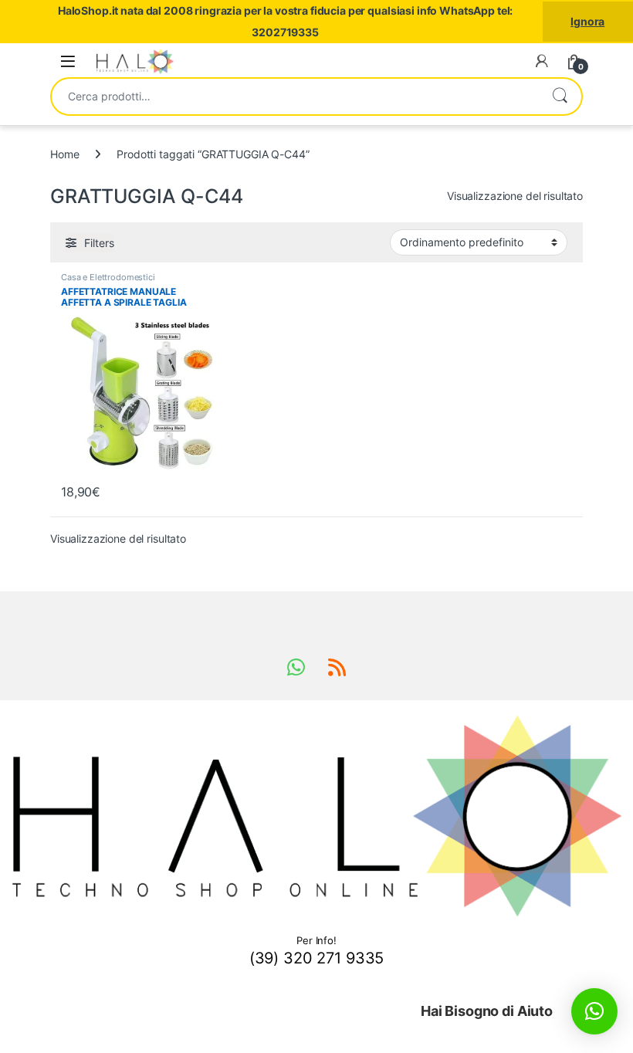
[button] (594, 1011)
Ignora (587, 21)
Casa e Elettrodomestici (108, 277)
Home (64, 154)
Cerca (559, 96)
